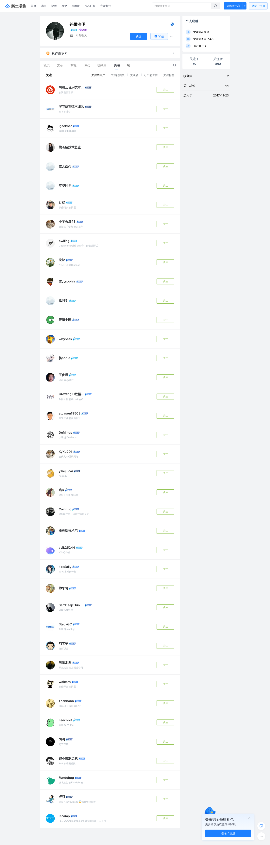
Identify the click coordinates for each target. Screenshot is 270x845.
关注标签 (168, 75)
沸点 (43, 6)
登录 (258, 6)
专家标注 (105, 6)
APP (64, 6)
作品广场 (89, 6)
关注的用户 (98, 75)
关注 (165, 89)
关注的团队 (118, 75)
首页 (33, 6)
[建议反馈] (261, 826)
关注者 (134, 75)
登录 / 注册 (228, 833)
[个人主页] (172, 25)
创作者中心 (233, 6)
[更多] (261, 836)
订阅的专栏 (151, 75)
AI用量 (76, 6)
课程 (54, 6)
